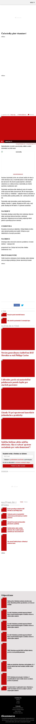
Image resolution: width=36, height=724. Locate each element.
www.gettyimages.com (20, 144)
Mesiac (26, 502)
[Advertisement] (18, 55)
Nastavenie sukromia (18, 713)
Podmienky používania (18, 707)
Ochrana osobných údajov (18, 709)
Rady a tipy (13, 114)
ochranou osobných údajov (23, 462)
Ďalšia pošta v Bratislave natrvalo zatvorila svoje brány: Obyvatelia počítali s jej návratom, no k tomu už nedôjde (20, 602)
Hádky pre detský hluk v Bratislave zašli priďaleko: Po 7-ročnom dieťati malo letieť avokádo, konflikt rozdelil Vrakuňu (21, 666)
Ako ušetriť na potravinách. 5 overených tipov (18, 320)
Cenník (18, 701)
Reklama (18, 699)
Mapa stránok (18, 711)
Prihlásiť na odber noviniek (18, 466)
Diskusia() (31, 114)
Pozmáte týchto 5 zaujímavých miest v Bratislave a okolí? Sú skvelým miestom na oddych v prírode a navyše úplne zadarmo (20, 688)
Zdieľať (17, 305)
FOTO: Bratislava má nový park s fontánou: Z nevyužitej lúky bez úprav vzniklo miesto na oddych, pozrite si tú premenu (20, 678)
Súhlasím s (7, 459)
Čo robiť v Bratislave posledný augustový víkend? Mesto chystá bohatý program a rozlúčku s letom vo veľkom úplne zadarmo (20, 614)
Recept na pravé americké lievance (16, 314)
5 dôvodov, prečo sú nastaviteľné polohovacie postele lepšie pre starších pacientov (15, 382)
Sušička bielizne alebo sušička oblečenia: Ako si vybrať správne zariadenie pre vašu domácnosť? (16, 444)
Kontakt (18, 703)
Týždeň (21, 502)
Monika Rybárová (22, 114)
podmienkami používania (17, 459)
